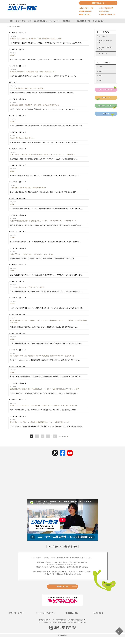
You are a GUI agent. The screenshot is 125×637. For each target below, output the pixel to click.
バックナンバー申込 (86, 8)
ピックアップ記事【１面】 (105, 41)
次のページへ (62, 436)
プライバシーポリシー (16, 613)
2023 (100, 80)
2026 (100, 67)
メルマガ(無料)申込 (106, 8)
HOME (11, 21)
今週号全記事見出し (40, 21)
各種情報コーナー (68, 21)
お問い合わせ (104, 11)
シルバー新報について (23, 21)
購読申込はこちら (98, 3)
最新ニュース (103, 54)
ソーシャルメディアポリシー (47, 613)
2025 (100, 71)
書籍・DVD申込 (85, 14)
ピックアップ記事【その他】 (105, 48)
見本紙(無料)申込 (86, 11)
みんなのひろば (98, 21)
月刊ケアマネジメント (107, 14)
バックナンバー (55, 21)
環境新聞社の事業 (72, 613)
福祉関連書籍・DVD (83, 21)
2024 (100, 76)
